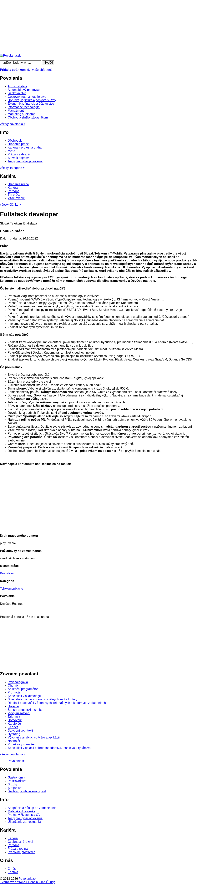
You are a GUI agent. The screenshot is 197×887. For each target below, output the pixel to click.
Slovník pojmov (18, 157)
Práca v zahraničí (19, 154)
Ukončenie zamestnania (24, 821)
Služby (12, 784)
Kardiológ (14, 723)
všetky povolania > (12, 754)
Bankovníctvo (17, 93)
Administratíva (17, 86)
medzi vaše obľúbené (26, 69)
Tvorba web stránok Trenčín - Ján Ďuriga (27, 882)
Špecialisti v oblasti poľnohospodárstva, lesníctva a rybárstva (49, 747)
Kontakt (13, 872)
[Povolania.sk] (10, 55)
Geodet (13, 727)
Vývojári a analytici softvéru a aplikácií (34, 737)
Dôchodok (15, 140)
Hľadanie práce (18, 144)
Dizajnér (13, 706)
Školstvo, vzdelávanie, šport (27, 791)
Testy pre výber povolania (25, 161)
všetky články (10, 204)
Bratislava (7, 573)
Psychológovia (18, 682)
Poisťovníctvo (17, 781)
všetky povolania (12, 124)
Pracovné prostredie (21, 852)
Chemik (13, 685)
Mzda (11, 151)
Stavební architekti (20, 730)
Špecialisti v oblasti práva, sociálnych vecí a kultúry (42, 699)
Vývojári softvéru (19, 713)
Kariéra (13, 187)
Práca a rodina (18, 848)
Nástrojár (14, 741)
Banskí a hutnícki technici (25, 709)
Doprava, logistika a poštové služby (32, 100)
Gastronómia (16, 777)
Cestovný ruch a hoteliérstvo (27, 96)
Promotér (14, 692)
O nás (12, 868)
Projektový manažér (21, 744)
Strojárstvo (15, 787)
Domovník (15, 720)
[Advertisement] (98, 27)
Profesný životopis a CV (24, 814)
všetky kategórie (12, 167)
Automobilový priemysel (24, 89)
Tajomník (14, 716)
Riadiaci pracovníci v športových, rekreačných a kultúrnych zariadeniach (57, 702)
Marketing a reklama (21, 114)
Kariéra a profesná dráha (25, 147)
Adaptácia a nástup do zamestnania (32, 807)
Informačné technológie (24, 107)
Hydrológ (14, 734)
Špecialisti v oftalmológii (24, 696)
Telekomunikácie (11, 588)
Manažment (16, 110)
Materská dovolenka (21, 811)
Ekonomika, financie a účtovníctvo (31, 103)
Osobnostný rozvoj (20, 841)
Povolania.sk (16, 761)
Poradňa (13, 191)
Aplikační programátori (23, 689)
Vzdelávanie (16, 198)
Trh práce (14, 194)
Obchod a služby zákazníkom (28, 117)
